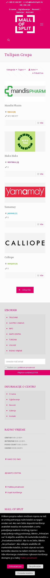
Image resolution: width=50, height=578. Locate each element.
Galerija (20, 12)
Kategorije (11, 69)
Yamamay (10, 207)
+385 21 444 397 (14, 2)
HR (21, 5)
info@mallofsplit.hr (34, 2)
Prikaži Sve (38, 73)
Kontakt (30, 12)
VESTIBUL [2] (13, 162)
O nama (12, 9)
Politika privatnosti (15, 487)
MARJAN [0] (13, 263)
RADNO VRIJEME (15, 350)
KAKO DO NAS (14, 459)
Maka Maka (11, 156)
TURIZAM (13, 339)
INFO (11, 328)
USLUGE (12, 345)
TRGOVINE (13, 317)
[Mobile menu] (41, 24)
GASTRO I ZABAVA (16, 323)
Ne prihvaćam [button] (35, 566)
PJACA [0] (12, 112)
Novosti (35, 9)
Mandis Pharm (13, 106)
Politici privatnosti (28, 557)
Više (41, 123)
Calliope (9, 257)
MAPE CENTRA (15, 334)
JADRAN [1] (12, 213)
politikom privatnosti (26, 367)
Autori (33, 69)
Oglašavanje (24, 9)
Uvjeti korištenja (14, 492)
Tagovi (21, 69)
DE (29, 5)
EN (25, 5)
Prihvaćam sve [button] (15, 566)
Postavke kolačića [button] (25, 573)
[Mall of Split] (25, 24)
